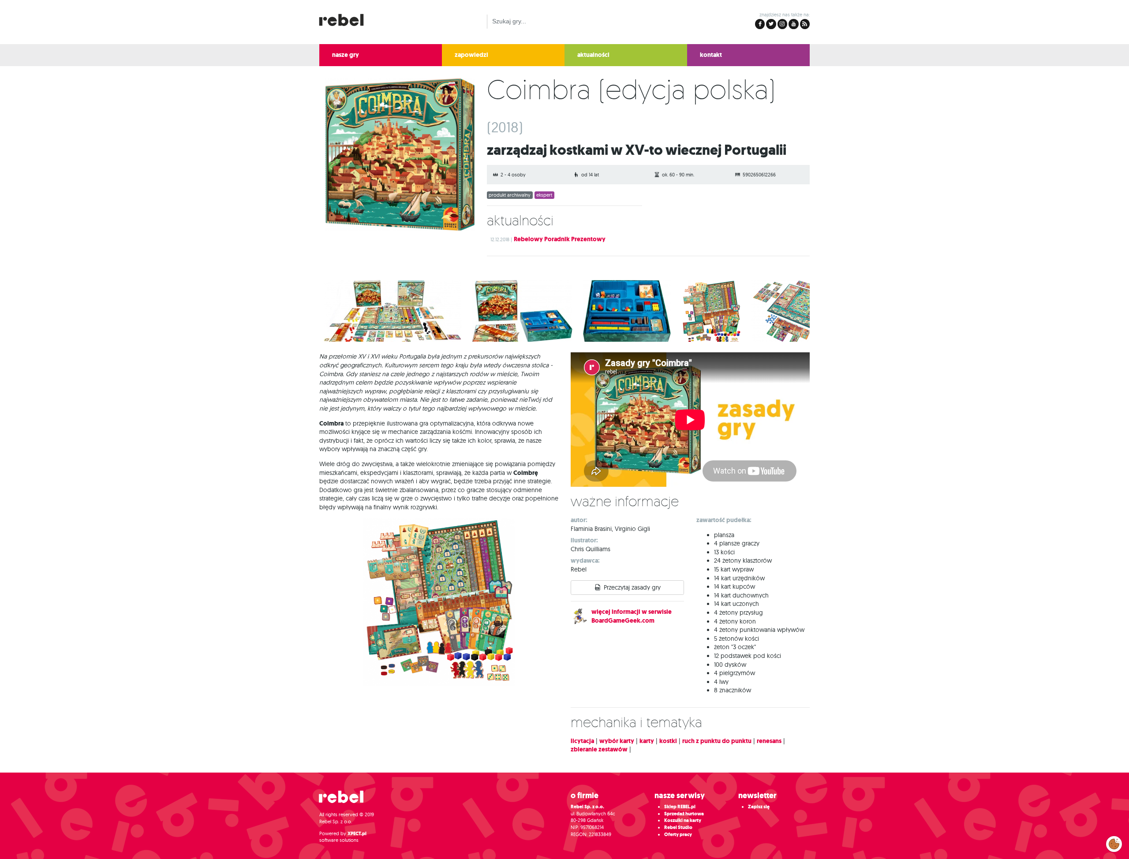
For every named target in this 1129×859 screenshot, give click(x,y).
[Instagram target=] (782, 24)
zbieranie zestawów (599, 749)
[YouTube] (793, 24)
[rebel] (345, 800)
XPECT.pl (357, 833)
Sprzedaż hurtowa (684, 813)
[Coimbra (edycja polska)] (397, 156)
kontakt (711, 55)
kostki (668, 741)
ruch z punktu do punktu (716, 741)
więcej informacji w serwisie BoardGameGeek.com (631, 616)
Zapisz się (759, 806)
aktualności (593, 55)
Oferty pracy (678, 834)
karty (646, 741)
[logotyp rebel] (345, 19)
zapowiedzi (471, 55)
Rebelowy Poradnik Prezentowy (560, 239)
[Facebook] (760, 24)
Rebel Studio (678, 827)
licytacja (582, 741)
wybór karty (616, 741)
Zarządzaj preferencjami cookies (1114, 842)
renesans (769, 741)
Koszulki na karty (682, 820)
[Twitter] (771, 24)
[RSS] (805, 24)
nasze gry (345, 55)
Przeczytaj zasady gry (632, 587)
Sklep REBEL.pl (679, 806)
